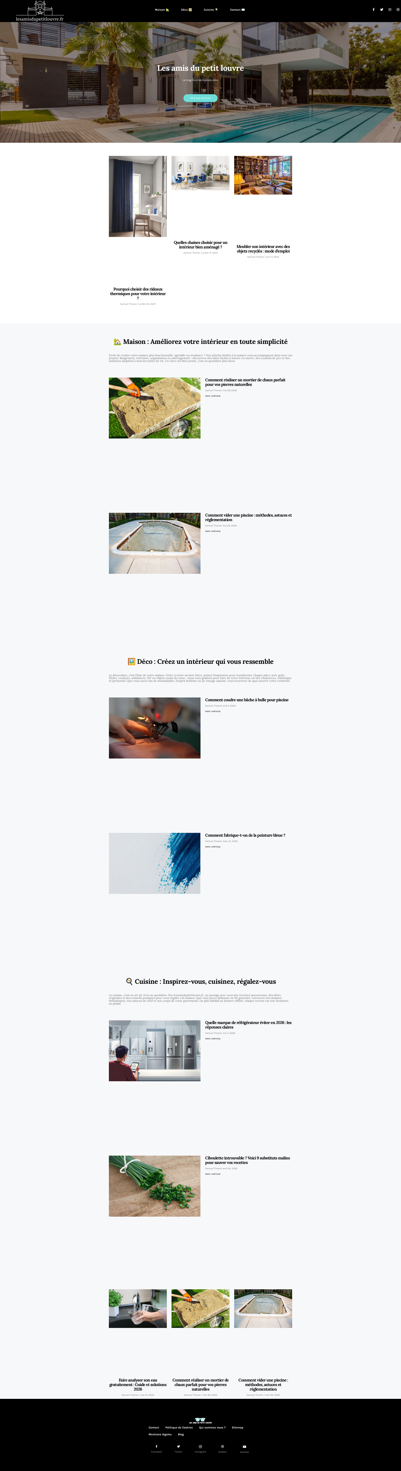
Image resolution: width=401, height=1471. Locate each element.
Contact (154, 1427)
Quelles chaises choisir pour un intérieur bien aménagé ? (200, 244)
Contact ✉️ (237, 9)
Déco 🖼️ (186, 9)
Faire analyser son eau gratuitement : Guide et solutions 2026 (138, 1384)
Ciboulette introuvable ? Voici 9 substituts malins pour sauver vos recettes (247, 1160)
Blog (181, 1434)
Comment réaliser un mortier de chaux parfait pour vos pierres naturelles (245, 382)
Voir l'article (213, 396)
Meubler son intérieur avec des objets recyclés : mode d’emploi (263, 249)
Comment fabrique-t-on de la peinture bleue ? (245, 835)
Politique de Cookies (179, 1427)
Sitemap (237, 1427)
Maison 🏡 (162, 9)
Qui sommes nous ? (212, 1427)
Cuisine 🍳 (211, 9)
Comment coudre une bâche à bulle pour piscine (247, 699)
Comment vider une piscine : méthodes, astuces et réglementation (248, 517)
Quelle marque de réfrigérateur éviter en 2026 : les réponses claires (248, 1025)
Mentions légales (160, 1434)
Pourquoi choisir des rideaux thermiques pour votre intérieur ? (138, 293)
